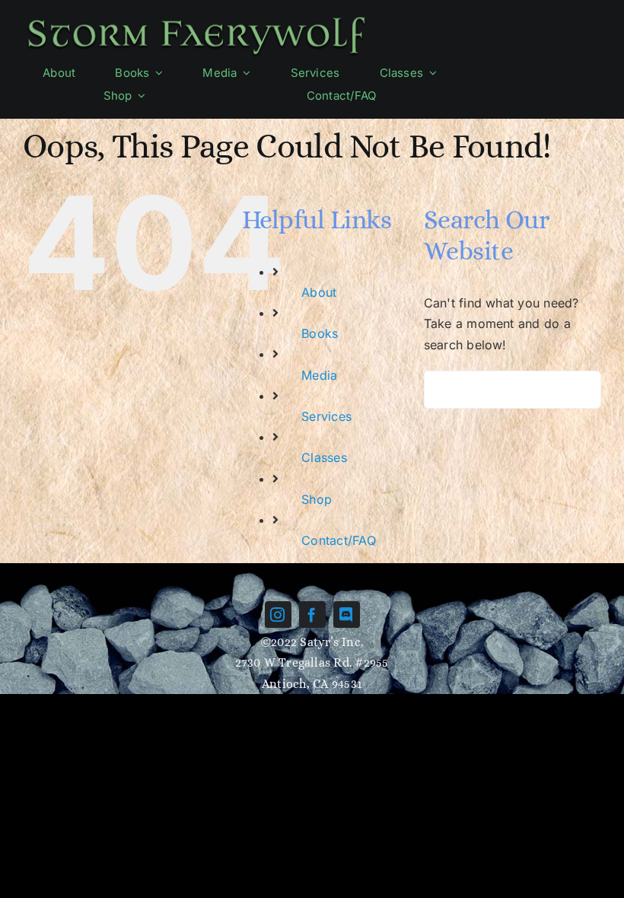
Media (319, 375)
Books (319, 333)
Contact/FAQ (338, 540)
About (318, 292)
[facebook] (312, 614)
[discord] (346, 614)
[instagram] (278, 614)
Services (326, 416)
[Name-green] (196, 17)
